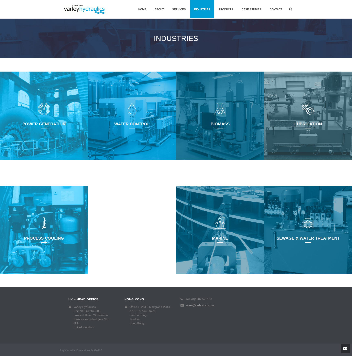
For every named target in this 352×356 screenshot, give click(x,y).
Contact (276, 9)
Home (142, 9)
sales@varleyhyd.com (200, 305)
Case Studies (251, 9)
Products (226, 9)
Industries (202, 9)
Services (179, 9)
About (159, 9)
